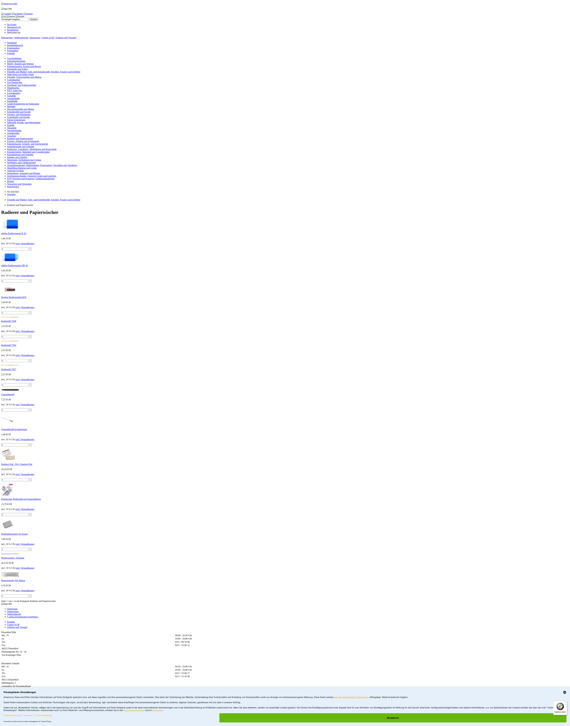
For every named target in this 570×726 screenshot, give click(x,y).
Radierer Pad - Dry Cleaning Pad (16, 464)
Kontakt (11, 53)
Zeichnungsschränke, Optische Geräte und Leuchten (31, 176)
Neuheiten (12, 42)
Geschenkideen (14, 58)
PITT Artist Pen (14, 90)
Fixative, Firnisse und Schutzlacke (23, 141)
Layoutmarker (13, 93)
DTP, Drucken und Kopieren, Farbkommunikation (30, 178)
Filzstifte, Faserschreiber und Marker (24, 77)
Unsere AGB (48, 37)
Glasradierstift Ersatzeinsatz (14, 429)
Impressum (35, 37)
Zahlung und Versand (66, 37)
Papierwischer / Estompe (12, 558)
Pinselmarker (13, 88)
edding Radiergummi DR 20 (14, 265)
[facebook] (17, 13)
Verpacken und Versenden (19, 184)
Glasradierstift (7, 394)
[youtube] (6, 13)
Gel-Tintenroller (14, 82)
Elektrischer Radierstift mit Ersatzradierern (21, 499)
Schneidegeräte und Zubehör (20, 146)
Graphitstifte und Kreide (18, 117)
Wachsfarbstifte (14, 130)
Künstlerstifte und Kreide (19, 112)
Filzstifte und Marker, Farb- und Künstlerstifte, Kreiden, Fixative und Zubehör (43, 72)
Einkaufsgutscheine (16, 61)
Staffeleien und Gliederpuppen (21, 162)
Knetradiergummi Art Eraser (14, 534)
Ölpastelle (11, 128)
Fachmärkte (12, 50)
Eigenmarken (13, 48)
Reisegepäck (13, 186)
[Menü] (565, 703)
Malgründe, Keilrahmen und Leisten (24, 160)
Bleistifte (11, 106)
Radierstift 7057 (8, 369)
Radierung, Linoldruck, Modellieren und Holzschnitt (31, 149)
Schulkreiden (13, 133)
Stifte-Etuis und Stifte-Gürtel (20, 74)
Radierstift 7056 (8, 345)
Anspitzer (11, 136)
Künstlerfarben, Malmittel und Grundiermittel (28, 152)
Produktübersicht (15, 45)
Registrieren (12, 30)
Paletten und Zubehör (17, 157)
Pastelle (10, 125)
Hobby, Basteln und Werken (20, 63)
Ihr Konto (11, 24)
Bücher (10, 181)
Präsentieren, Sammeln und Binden (23, 173)
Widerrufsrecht (21, 37)
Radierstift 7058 (8, 321)
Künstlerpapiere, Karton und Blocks (24, 66)
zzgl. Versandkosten (25, 243)
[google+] (28, 13)
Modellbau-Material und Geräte (22, 168)
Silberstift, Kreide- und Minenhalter (23, 122)
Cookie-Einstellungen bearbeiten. (22, 617)
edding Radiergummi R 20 (13, 233)
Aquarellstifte (13, 98)
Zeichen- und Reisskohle (18, 114)
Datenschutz (7, 37)
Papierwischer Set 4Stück (13, 580)
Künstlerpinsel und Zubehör (20, 154)
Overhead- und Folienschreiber (21, 85)
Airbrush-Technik (15, 170)
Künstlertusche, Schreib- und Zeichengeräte (27, 144)
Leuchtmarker (13, 80)
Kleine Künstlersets (16, 120)
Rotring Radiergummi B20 (13, 297)
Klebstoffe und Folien (17, 69)
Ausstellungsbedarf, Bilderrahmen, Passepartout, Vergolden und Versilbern (42, 165)
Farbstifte (11, 96)
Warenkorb (14, 27)
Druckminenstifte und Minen (20, 109)
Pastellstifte (12, 101)
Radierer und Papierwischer (20, 138)
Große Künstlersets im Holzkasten (23, 104)
